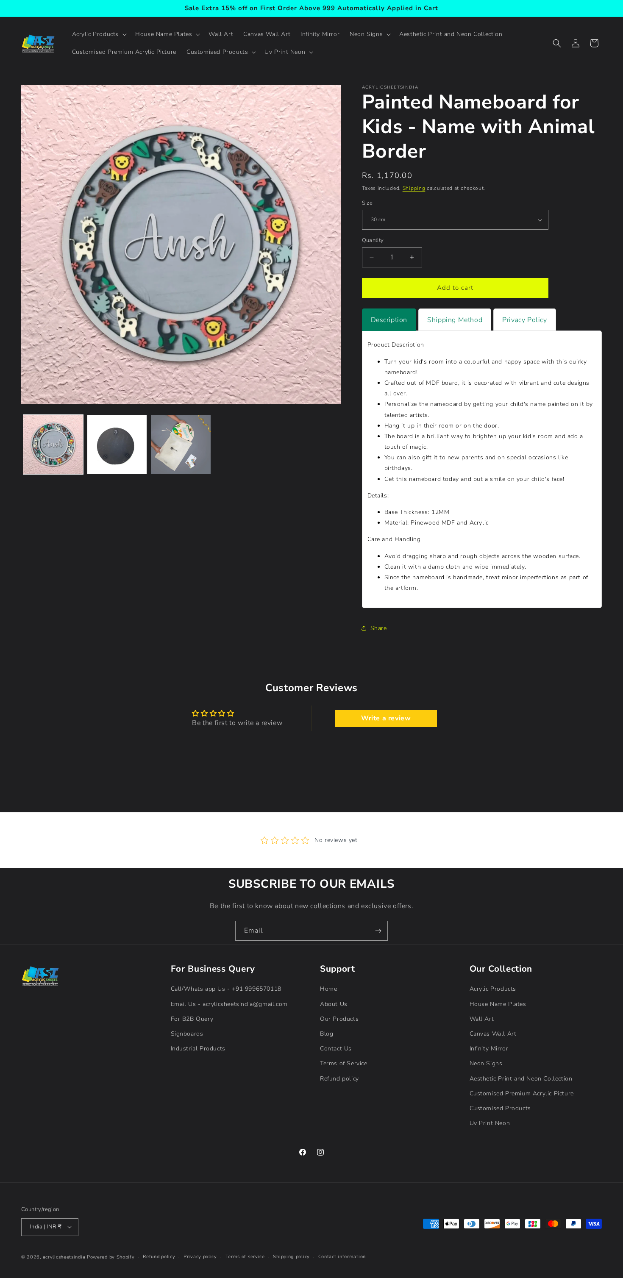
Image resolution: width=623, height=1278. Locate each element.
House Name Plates (498, 1004)
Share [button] (378, 628)
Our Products (339, 1018)
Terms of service (245, 1256)
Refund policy (339, 1078)
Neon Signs (486, 1063)
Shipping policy (291, 1256)
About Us (334, 1004)
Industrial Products (198, 1049)
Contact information (342, 1256)
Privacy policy (200, 1256)
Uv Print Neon (490, 1123)
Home (328, 989)
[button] (99, 34)
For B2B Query (192, 1018)
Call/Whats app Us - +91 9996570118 (226, 989)
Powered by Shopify (111, 1256)
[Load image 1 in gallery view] (53, 445)
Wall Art (482, 1018)
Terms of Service (343, 1063)
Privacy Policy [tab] (524, 320)
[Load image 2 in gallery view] (117, 445)
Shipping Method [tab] (454, 320)
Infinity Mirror (489, 1049)
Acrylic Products (493, 989)
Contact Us (336, 1049)
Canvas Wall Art (493, 1034)
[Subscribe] (378, 931)
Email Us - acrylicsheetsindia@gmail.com (229, 1004)
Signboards (187, 1034)
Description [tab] (389, 320)
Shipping (414, 188)
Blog (326, 1034)
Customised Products (500, 1108)
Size (367, 203)
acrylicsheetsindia (64, 1256)
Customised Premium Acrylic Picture (522, 1093)
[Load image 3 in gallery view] (181, 445)
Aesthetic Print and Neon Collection (521, 1078)
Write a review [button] (386, 718)
